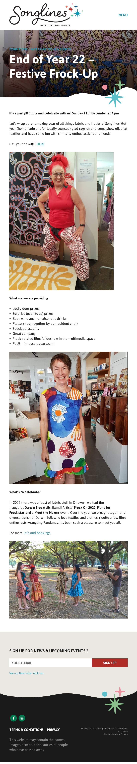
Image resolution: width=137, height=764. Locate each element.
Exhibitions (18, 49)
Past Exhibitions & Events (51, 49)
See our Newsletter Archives (26, 673)
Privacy (53, 730)
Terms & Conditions (26, 730)
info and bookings (37, 533)
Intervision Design (119, 734)
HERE (40, 144)
